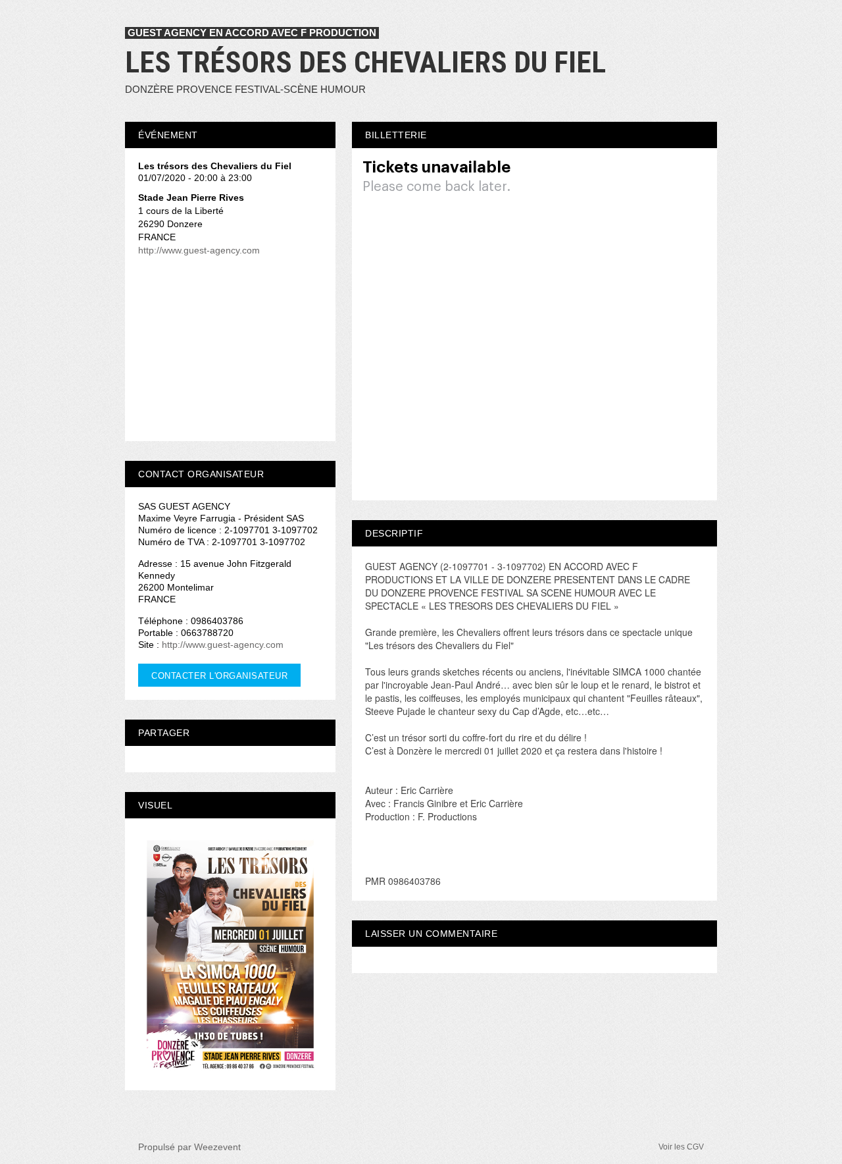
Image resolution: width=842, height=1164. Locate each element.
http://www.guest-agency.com (199, 250)
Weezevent (217, 1147)
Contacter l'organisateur (219, 676)
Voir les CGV (681, 1146)
